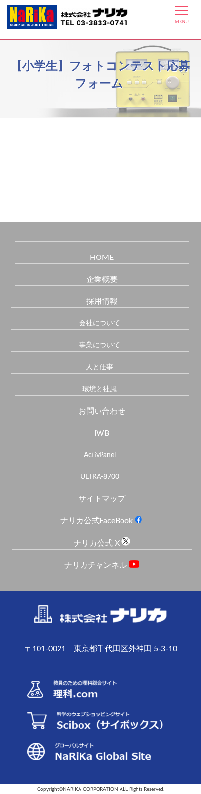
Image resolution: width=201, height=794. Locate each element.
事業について (99, 345)
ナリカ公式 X (97, 543)
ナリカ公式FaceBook (97, 521)
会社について (99, 323)
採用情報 (102, 301)
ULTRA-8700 (99, 477)
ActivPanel (100, 455)
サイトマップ (102, 499)
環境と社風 (99, 389)
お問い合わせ (102, 411)
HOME (102, 257)
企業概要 (102, 279)
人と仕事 (99, 367)
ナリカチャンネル (96, 565)
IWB (101, 433)
